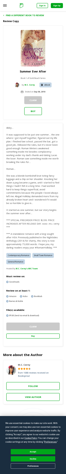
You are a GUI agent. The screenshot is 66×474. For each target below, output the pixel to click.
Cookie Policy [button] (30, 438)
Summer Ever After (33, 71)
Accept (33, 452)
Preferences (33, 466)
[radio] (19, 369)
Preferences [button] (50, 442)
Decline (33, 459)
